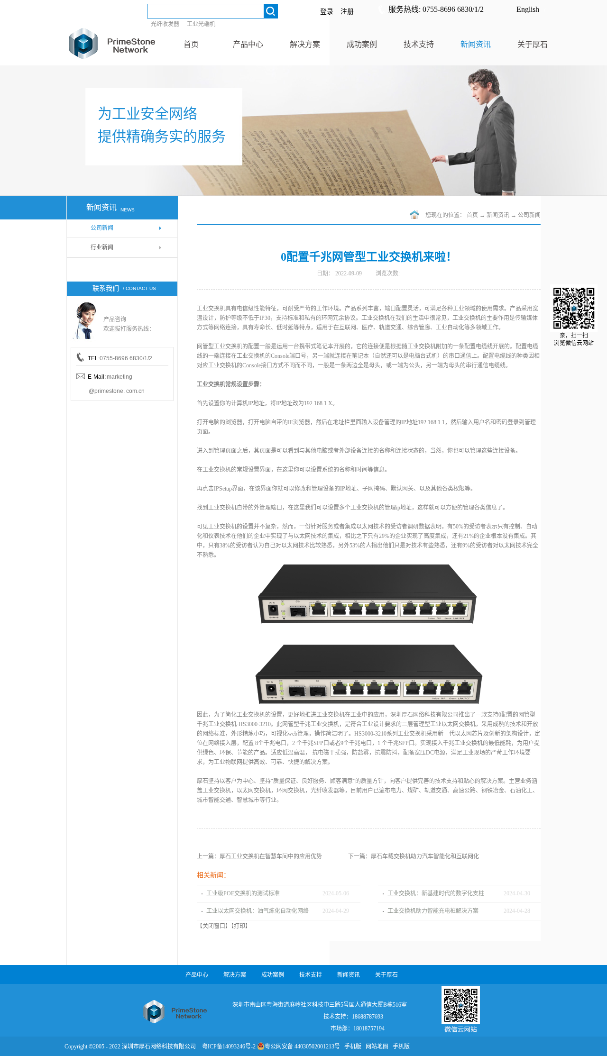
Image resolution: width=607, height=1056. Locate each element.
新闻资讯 (498, 215)
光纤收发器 (165, 24)
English (527, 9)
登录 (326, 11)
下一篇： (413, 856)
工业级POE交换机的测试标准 (243, 893)
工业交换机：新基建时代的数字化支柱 (435, 893)
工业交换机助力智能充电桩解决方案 (432, 911)
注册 (347, 11)
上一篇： (259, 856)
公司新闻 (529, 215)
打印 (239, 926)
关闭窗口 (213, 926)
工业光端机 (201, 24)
